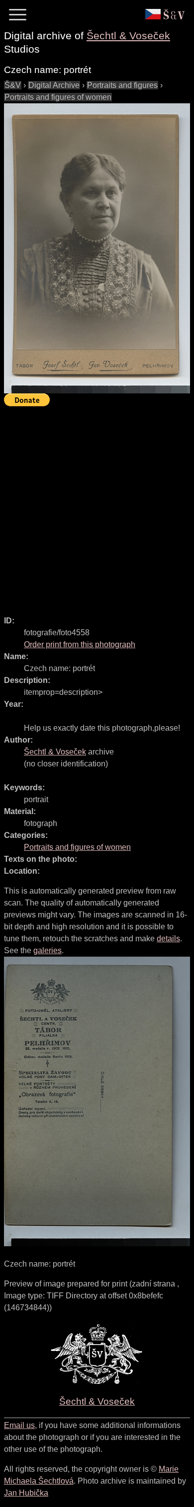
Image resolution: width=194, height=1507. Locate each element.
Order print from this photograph (79, 644)
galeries (47, 950)
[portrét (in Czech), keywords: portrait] (97, 248)
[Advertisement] (97, 506)
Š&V (12, 85)
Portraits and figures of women (57, 97)
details (168, 938)
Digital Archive (54, 85)
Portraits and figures (122, 85)
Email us (19, 1425)
